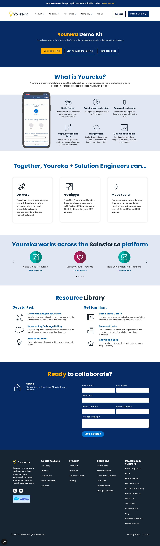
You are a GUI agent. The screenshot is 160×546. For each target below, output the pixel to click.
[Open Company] (91, 14)
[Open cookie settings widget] (4, 542)
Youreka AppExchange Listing (45, 326)
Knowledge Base (108, 339)
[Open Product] (43, 14)
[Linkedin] (21, 491)
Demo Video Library (110, 313)
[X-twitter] (15, 491)
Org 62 (30, 383)
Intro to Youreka (37, 338)
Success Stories (108, 326)
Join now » (30, 390)
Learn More (108, 3)
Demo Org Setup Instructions (45, 313)
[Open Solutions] (59, 14)
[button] (13, 262)
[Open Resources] (75, 14)
